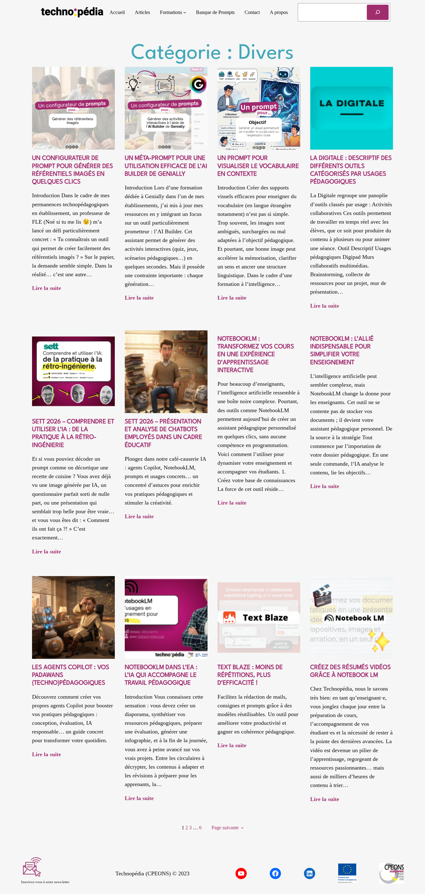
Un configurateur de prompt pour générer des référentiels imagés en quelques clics (72, 170)
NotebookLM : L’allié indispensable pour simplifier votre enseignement (342, 351)
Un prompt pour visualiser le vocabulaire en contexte (258, 166)
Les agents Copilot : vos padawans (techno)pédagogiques (70, 675)
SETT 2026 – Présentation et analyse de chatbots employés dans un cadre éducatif (163, 434)
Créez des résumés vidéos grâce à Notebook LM (350, 671)
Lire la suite (46, 289)
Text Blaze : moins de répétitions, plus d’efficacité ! (250, 675)
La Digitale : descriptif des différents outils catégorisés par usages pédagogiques (351, 170)
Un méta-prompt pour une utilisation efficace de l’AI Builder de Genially (166, 166)
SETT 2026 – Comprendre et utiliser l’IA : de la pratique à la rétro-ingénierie (73, 434)
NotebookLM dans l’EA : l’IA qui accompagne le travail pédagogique (161, 675)
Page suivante (228, 827)
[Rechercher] (378, 12)
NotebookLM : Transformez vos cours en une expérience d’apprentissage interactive (255, 355)
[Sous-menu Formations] (184, 12)
